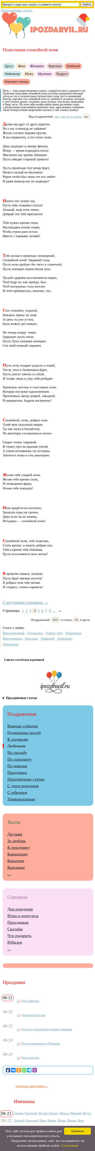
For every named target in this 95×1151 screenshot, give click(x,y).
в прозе (64, 116)
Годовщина (35, 633)
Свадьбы (15, 929)
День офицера (30, 1001)
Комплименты (12, 638)
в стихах (76, 116)
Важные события (22, 726)
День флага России (33, 1015)
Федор (87, 1113)
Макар (61, 1120)
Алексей (19, 1120)
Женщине (37, 66)
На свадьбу (17, 752)
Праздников (18, 922)
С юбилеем (17, 792)
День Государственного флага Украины (46, 1029)
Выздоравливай (13, 633)
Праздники (17, 772)
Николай (75, 1113)
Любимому (12, 74)
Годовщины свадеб (24, 732)
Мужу (29, 74)
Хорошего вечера (16, 81)
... (54, 611)
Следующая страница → (25, 602)
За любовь (16, 841)
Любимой (73, 66)
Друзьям (14, 834)
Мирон (64, 1113)
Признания (10, 644)
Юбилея (14, 942)
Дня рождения (20, 909)
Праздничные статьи (16, 10)
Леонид (53, 1113)
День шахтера (30, 1057)
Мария (71, 1120)
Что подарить (19, 935)
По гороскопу (19, 759)
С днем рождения (23, 786)
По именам (17, 766)
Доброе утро (54, 633)
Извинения (73, 633)
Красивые (16, 867)
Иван (43, 1120)
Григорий (31, 1113)
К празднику (18, 847)
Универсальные (21, 799)
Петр (80, 1120)
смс (56, 116)
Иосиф (43, 1113)
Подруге (62, 74)
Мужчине (44, 74)
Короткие (55, 66)
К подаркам (17, 739)
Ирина (52, 1120)
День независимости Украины (40, 1043)
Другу (9, 66)
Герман (18, 1113)
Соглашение (69, 1145)
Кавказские (17, 854)
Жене (21, 66)
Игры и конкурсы (23, 915)
